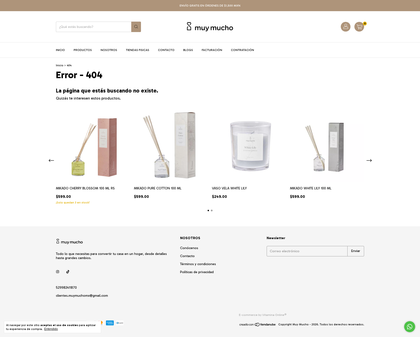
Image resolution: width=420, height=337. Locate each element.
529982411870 (66, 288)
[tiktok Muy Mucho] (68, 272)
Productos (83, 50)
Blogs (188, 50)
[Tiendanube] (258, 325)
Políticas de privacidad (197, 272)
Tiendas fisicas (137, 50)
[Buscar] (136, 27)
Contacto (166, 50)
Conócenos (189, 248)
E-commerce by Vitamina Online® (263, 315)
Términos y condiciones (198, 264)
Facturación (212, 50)
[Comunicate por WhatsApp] (409, 326)
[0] (359, 27)
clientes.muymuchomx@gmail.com (82, 296)
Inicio (60, 50)
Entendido (51, 329)
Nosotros (109, 50)
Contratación (242, 50)
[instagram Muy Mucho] (57, 272)
